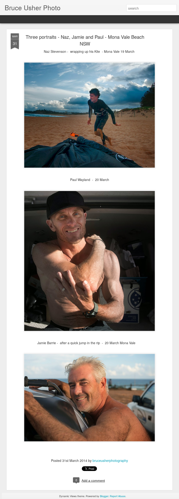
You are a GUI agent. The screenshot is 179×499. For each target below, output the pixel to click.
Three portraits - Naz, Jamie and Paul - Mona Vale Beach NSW (85, 40)
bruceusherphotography (110, 460)
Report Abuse (117, 496)
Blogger (104, 496)
